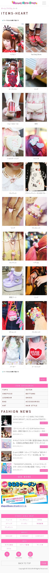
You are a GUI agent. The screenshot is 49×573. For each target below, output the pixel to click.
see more (24, 476)
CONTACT (40, 536)
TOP (44, 563)
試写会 (40, 520)
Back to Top (24, 563)
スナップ (9, 523)
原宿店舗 (40, 523)
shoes (29, 398)
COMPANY (24, 536)
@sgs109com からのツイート (14, 505)
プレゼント (9, 527)
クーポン (24, 523)
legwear (7, 398)
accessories (33, 401)
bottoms (30, 394)
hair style (32, 405)
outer (29, 390)
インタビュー (24, 520)
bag (4, 401)
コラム (9, 548)
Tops (5, 390)
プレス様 (40, 545)
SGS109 (9, 536)
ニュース (9, 520)
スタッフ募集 (24, 545)
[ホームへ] (24, 3)
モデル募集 (9, 545)
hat (4, 405)
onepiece (7, 394)
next (43, 379)
